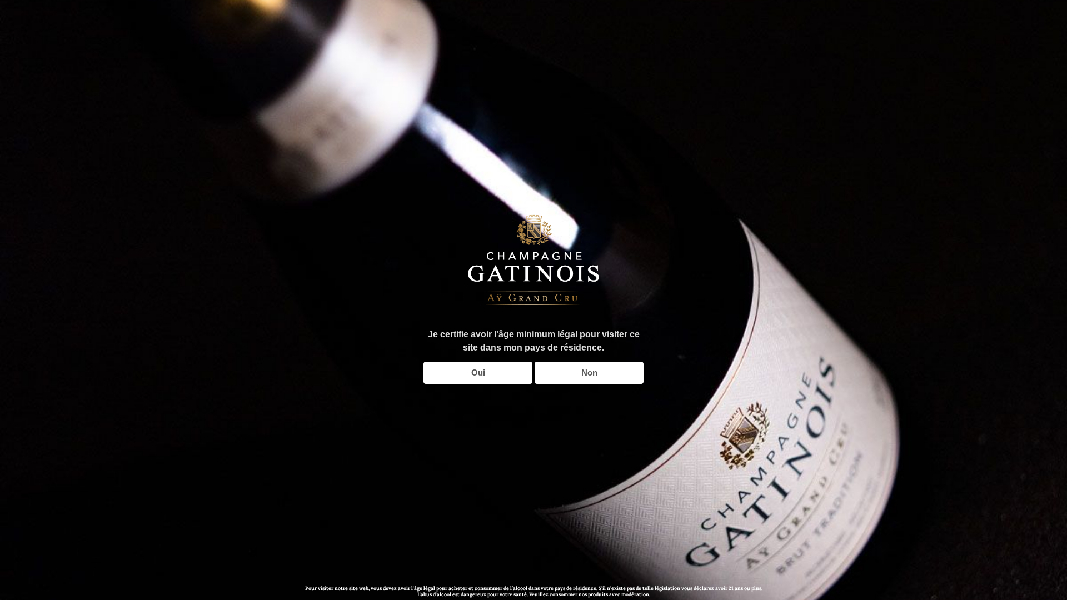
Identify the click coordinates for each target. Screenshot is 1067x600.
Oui (478, 372)
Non (589, 372)
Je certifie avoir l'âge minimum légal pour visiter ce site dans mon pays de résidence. (534, 340)
